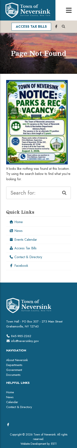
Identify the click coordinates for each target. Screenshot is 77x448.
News (18, 230)
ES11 (54, 444)
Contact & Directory (27, 257)
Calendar (12, 402)
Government (14, 370)
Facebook (20, 265)
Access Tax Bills (25, 248)
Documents (13, 375)
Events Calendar (25, 239)
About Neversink (17, 360)
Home (18, 222)
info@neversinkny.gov (25, 341)
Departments (14, 365)
